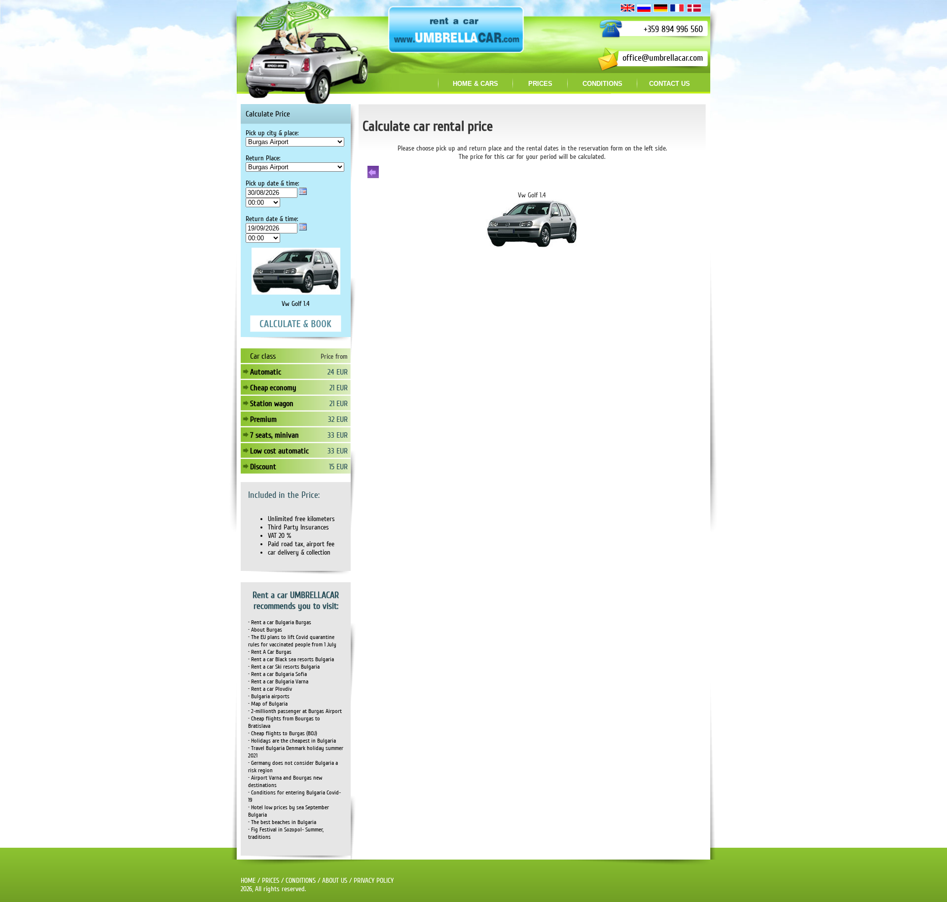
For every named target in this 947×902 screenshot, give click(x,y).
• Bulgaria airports (269, 696)
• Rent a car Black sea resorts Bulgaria (291, 659)
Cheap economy (273, 388)
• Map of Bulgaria (268, 704)
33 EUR (338, 435)
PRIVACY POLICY (374, 880)
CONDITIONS (301, 880)
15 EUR (338, 467)
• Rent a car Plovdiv (270, 689)
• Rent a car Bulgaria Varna (278, 681)
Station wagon (271, 404)
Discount (263, 467)
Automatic (265, 372)
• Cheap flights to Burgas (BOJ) (282, 733)
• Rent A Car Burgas (269, 652)
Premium (263, 419)
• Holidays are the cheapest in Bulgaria (292, 741)
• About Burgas (265, 630)
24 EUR (338, 372)
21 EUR (338, 388)
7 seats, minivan (274, 435)
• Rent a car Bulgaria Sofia (277, 674)
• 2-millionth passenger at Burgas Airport (295, 711)
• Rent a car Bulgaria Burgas (279, 622)
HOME (248, 880)
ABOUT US (334, 880)
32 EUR (338, 419)
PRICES (270, 880)
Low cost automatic (279, 451)
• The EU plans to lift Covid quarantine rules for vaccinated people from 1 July (292, 641)
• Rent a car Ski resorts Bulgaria (284, 667)
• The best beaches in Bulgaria (282, 822)
